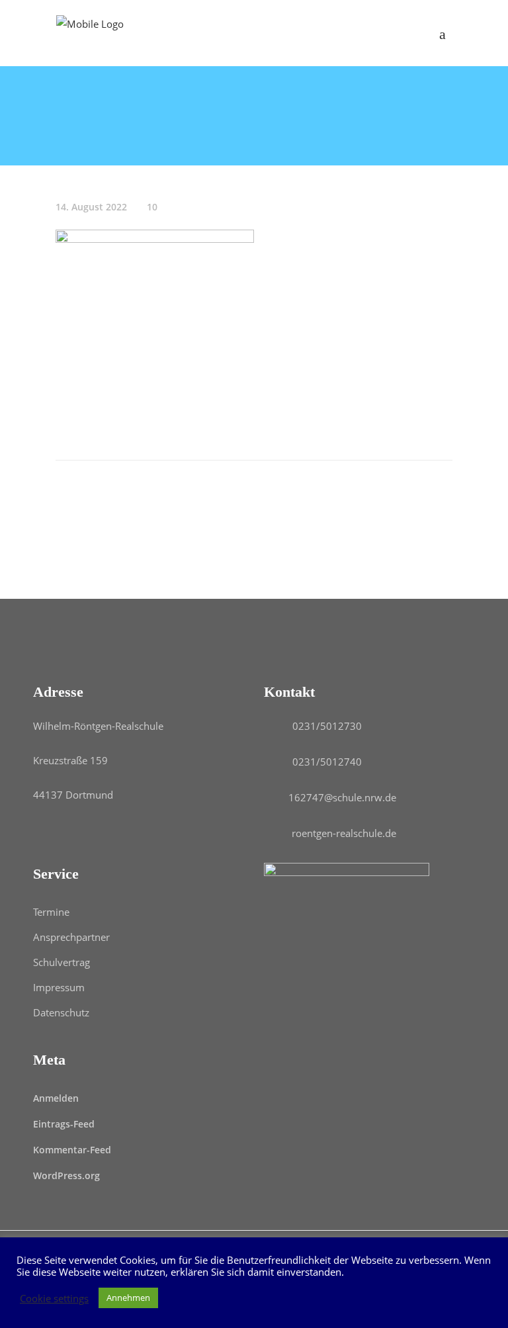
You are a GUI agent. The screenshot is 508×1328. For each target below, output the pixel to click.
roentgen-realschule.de (344, 833)
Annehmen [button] (128, 1298)
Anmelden (56, 1098)
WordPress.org (66, 1175)
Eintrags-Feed (64, 1124)
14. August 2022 (91, 206)
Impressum (59, 987)
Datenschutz (61, 1012)
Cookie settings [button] (54, 1298)
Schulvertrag (61, 962)
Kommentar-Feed (72, 1149)
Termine (51, 911)
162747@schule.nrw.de (342, 797)
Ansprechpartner (71, 937)
